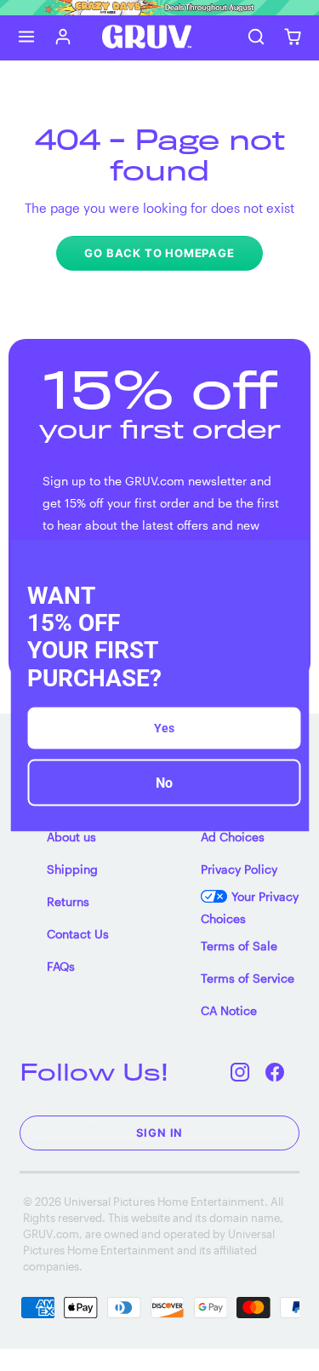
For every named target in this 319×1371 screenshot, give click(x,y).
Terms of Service (247, 978)
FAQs (61, 966)
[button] (27, 37)
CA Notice (229, 1010)
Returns (68, 901)
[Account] (63, 37)
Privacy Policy (239, 869)
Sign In (160, 1132)
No (164, 782)
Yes (164, 727)
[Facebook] (275, 1071)
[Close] (288, 560)
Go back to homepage (159, 253)
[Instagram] (240, 1071)
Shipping (72, 869)
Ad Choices (233, 836)
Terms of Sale (239, 945)
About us (71, 836)
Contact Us (78, 933)
